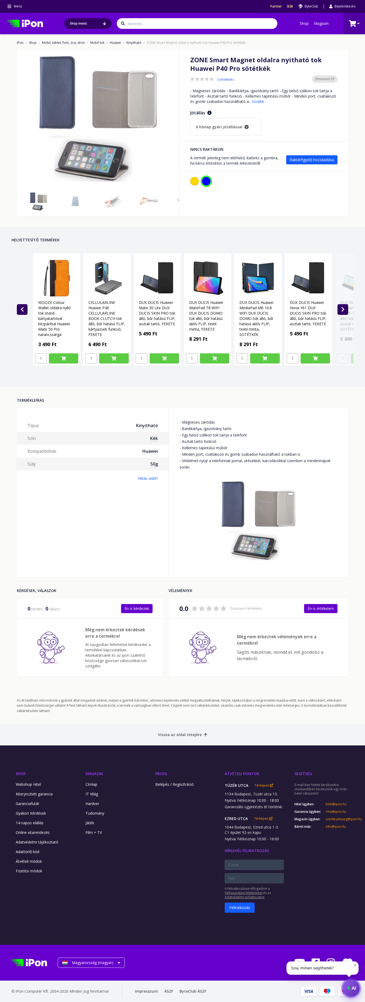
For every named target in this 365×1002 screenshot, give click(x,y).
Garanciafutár (27, 803)
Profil (161, 773)
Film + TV (94, 832)
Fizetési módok (29, 870)
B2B (290, 6)
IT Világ (92, 793)
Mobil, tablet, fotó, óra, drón (63, 43)
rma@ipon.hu (336, 812)
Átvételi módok (29, 861)
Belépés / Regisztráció (174, 784)
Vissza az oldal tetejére (180, 734)
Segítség (303, 773)
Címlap (91, 784)
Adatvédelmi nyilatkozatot (244, 897)
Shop (304, 23)
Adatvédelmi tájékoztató (37, 842)
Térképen (262, 785)
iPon (20, 43)
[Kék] (206, 181)
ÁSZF (168, 991)
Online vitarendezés (33, 832)
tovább (258, 101)
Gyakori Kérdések (31, 813)
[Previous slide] (22, 309)
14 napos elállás (30, 822)
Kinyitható (133, 43)
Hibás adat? (148, 478)
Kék (154, 438)
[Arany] (194, 181)
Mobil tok (97, 43)
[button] (38, 201)
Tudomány (95, 813)
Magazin (321, 23)
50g (154, 464)
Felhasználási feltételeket (243, 893)
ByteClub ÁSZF (193, 991)
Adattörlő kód (27, 851)
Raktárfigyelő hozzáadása (312, 159)
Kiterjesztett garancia (34, 793)
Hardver (92, 803)
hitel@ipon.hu (336, 804)
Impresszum (146, 991)
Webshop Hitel (28, 784)
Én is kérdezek (137, 608)
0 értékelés (226, 80)
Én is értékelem (321, 608)
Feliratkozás (239, 907)
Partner (276, 6)
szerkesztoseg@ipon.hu (340, 819)
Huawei (115, 43)
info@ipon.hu (336, 827)
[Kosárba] (63, 358)
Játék (90, 822)
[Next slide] (342, 309)
